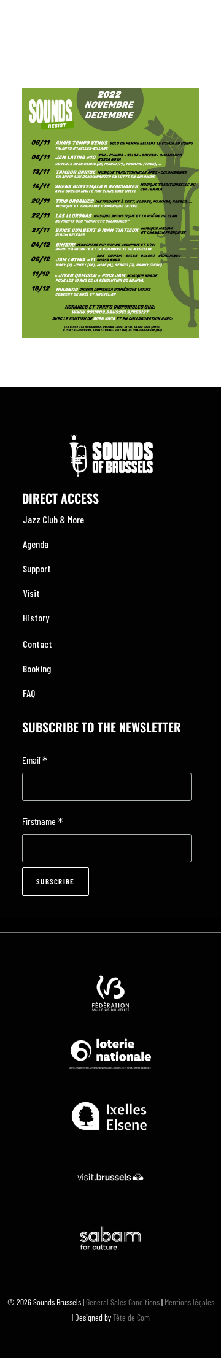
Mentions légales (189, 1302)
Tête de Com (131, 1317)
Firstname (42, 822)
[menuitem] (110, 519)
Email (35, 761)
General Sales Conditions (123, 1302)
